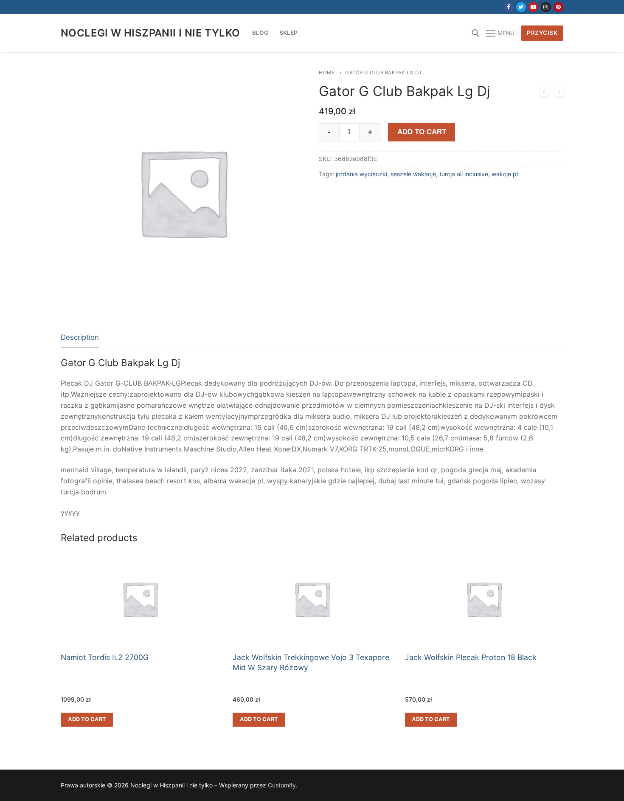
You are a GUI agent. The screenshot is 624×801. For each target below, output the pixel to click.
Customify (282, 785)
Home (326, 73)
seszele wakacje (413, 174)
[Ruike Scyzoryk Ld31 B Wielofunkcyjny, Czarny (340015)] (544, 93)
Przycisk (542, 32)
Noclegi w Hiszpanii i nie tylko (150, 33)
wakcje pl (505, 174)
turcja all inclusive (463, 174)
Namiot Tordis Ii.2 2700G (105, 657)
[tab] (80, 337)
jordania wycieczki (361, 174)
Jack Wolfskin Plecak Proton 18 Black (471, 657)
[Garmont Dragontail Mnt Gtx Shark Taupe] (559, 93)
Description (80, 337)
